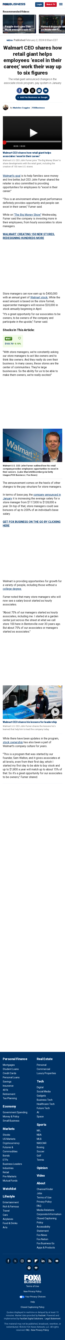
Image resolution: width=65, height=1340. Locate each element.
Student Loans (11, 1069)
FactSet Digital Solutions (31, 1318)
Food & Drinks (10, 1223)
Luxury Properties (46, 1073)
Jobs (39, 1193)
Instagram (22, 1261)
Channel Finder (45, 1189)
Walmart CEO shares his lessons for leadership (30, 722)
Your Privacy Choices (35, 1297)
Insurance (8, 1085)
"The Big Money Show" (27, 214)
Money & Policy (11, 1116)
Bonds (6, 1155)
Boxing (40, 1147)
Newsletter (57, 1261)
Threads (32, 90)
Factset (42, 1315)
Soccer (40, 1151)
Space (40, 1116)
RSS (50, 1261)
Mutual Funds (10, 1180)
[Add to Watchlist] (19, 338)
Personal (41, 1065)
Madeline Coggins (21, 108)
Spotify (29, 1268)
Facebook (19, 90)
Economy (9, 1106)
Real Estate (45, 1059)
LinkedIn (43, 1261)
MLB (39, 1139)
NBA (39, 1134)
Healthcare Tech (46, 1104)
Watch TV (50, 4)
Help (33, 1302)
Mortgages (9, 1065)
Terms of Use (44, 1197)
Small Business (11, 1120)
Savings (7, 1081)
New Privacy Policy (32, 1291)
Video (41, 1175)
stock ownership (13, 742)
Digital (40, 1087)
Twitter (26, 90)
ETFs (5, 1159)
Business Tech (45, 1099)
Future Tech (43, 1108)
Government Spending (15, 1112)
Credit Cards (9, 1073)
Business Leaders (12, 1164)
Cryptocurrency (11, 1143)
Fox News (42, 1235)
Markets (9, 1129)
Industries (8, 1168)
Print (39, 90)
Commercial (43, 1069)
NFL (39, 1130)
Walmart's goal (11, 175)
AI (38, 1112)
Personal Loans (11, 1077)
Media (10, 40)
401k (5, 1090)
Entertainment (11, 1202)
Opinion (42, 1168)
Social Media (44, 1091)
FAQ (39, 1205)
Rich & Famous (11, 1206)
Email (46, 90)
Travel (6, 1210)
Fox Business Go (45, 1243)
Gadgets (41, 1095)
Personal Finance (15, 1059)
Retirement (9, 1094)
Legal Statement (52, 1318)
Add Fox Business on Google (33, 97)
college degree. (12, 588)
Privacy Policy (44, 1201)
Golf (39, 1155)
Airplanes (8, 1219)
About (41, 1183)
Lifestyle (9, 1196)
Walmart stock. (39, 297)
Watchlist (9, 1189)
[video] (32, 702)
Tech (40, 1081)
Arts (5, 1227)
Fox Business (14, 4)
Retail (6, 1172)
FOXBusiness (38, 108)
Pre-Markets (9, 1176)
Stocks (6, 1134)
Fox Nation (42, 1239)
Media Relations (45, 1210)
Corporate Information (49, 1214)
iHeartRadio (36, 1268)
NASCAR (41, 1143)
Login (39, 4)
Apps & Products (46, 1247)
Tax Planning (10, 1098)
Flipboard (36, 1261)
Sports (41, 1124)
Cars (5, 1214)
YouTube (29, 1261)
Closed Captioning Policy (32, 1307)
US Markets (9, 1139)
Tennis (40, 1159)
